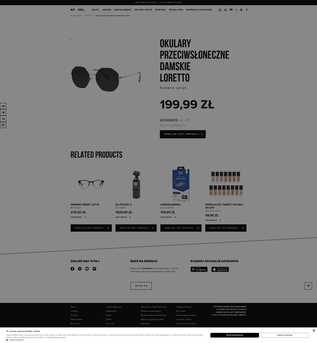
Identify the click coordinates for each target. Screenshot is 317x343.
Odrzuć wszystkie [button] (284, 335)
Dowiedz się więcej (59, 337)
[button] (104, 340)
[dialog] (158, 171)
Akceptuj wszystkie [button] (234, 335)
